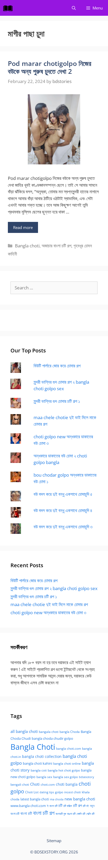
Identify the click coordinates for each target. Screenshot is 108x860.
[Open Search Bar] (74, 8)
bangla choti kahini (37, 763)
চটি (60, 805)
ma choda (56, 799)
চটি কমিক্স (67, 806)
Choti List (32, 792)
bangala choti (48, 731)
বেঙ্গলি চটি (81, 814)
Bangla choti (27, 246)
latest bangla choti (34, 799)
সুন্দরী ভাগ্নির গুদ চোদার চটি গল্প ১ (57, 401)
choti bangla (67, 784)
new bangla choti (79, 798)
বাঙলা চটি (71, 814)
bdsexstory (86, 777)
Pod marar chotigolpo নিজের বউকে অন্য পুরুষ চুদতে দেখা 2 (49, 67)
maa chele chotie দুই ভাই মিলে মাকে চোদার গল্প (49, 604)
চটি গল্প (77, 805)
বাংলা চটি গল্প (44, 812)
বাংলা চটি (26, 813)
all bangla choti (24, 731)
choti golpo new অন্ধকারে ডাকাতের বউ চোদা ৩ (48, 612)
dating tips (47, 792)
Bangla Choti (32, 747)
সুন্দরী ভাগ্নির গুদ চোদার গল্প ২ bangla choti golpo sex (54, 588)
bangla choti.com (68, 748)
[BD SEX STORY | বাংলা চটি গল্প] (9, 8)
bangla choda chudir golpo (52, 738)
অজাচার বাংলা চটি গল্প (56, 246)
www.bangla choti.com (28, 805)
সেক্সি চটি (90, 814)
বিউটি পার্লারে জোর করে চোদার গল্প (57, 366)
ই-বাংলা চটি (52, 806)
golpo (59, 792)
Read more (23, 227)
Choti (35, 784)
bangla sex (44, 777)
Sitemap (54, 840)
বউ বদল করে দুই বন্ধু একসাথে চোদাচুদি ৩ (63, 527)
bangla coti (39, 770)
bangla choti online (67, 763)
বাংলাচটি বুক (61, 814)
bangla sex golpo (65, 777)
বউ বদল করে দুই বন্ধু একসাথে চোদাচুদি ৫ (63, 494)
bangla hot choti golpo (64, 770)
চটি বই (86, 806)
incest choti (72, 792)
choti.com (48, 784)
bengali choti (19, 784)
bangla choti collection (42, 756)
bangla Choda (70, 731)
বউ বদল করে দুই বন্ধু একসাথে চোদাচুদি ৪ (63, 510)
